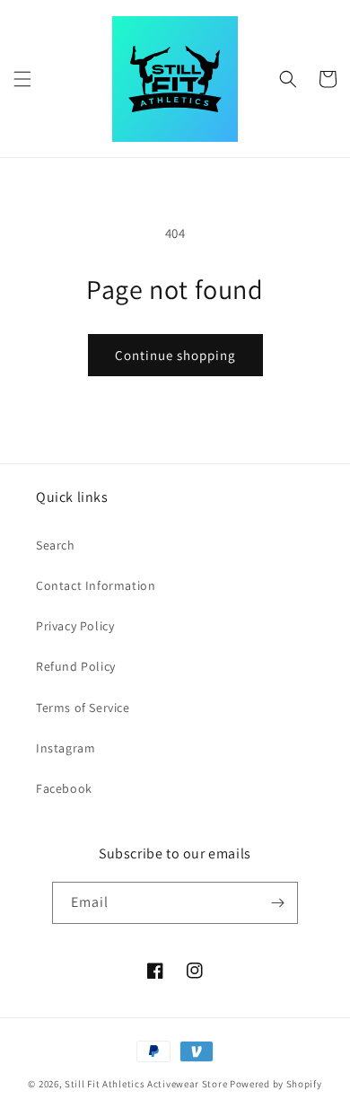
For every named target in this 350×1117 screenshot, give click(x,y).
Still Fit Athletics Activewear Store (146, 1083)
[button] (22, 79)
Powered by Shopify (276, 1083)
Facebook (64, 788)
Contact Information (95, 585)
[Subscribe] (277, 903)
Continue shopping (175, 355)
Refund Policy (76, 666)
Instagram (65, 748)
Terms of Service (83, 707)
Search (55, 545)
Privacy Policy (75, 626)
